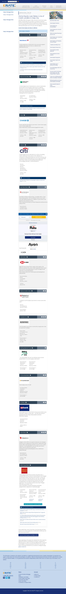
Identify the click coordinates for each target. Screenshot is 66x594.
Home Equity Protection (54, 23)
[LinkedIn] (45, 35)
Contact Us (36, 577)
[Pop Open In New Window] (46, 214)
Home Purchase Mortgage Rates (24, 575)
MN (10, 566)
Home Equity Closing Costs (55, 47)
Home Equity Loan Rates (24, 578)
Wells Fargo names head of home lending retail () (30, 522)
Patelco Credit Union (25, 291)
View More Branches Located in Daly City (33, 504)
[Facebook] (42, 35)
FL (25, 562)
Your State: (4, 1)
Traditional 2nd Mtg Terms (55, 44)
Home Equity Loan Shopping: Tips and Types (55, 41)
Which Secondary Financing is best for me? (56, 34)
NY (40, 562)
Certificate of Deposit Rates (25, 582)
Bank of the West (24, 76)
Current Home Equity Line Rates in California (27, 27)
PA (40, 565)
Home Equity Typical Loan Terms (55, 60)
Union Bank (23, 432)
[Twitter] (43, 35)
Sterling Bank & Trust (25, 348)
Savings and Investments (58, 6)
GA (10, 562)
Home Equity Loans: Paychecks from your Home (56, 38)
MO (25, 568)
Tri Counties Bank (24, 375)
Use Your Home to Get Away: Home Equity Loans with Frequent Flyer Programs (55, 72)
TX (55, 563)
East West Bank (24, 187)
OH (10, 565)
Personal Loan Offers (23, 579)
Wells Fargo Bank (24, 465)
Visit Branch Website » (31, 500)
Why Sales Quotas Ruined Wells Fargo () (29, 524)
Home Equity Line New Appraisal (54, 50)
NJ (40, 566)
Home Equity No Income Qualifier (54, 54)
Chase (21, 115)
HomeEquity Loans (36, 6)
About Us (36, 574)
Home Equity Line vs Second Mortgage (55, 30)
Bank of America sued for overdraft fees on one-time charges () (33, 64)
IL (55, 562)
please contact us (22, 546)
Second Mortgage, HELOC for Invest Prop (55, 68)
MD (55, 565)
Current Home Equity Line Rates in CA (28, 535)
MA (25, 563)
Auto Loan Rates (22, 581)
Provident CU (23, 317)
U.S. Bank (22, 402)
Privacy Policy (37, 575)
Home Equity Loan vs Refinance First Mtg (54, 64)
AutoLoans (51, 6)
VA (55, 566)
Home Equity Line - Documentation (53, 26)
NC (40, 563)
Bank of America (24, 35)
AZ (10, 563)
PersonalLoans (44, 6)
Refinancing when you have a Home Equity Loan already (56, 81)
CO (55, 568)
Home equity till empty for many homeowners (55, 85)
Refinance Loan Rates (23, 577)
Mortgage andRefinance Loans (26, 6)
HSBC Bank (23, 257)
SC (10, 568)
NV (25, 565)
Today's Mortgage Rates (8, 14)
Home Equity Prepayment (55, 57)
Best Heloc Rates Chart (54, 20)
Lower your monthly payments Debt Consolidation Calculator (56, 77)
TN (40, 568)
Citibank (22, 145)
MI (25, 566)
